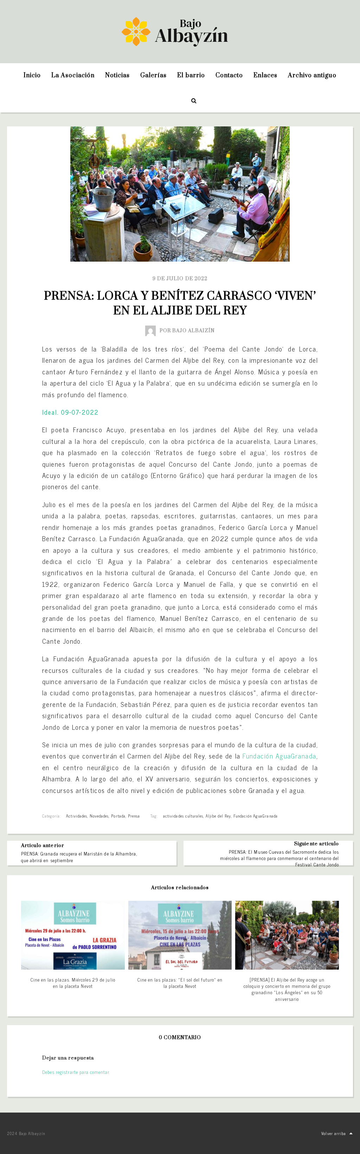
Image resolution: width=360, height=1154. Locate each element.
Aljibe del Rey (218, 816)
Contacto (229, 75)
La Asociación (73, 75)
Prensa (134, 816)
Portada (118, 816)
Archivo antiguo (312, 75)
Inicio (32, 75)
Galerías (153, 75)
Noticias (117, 75)
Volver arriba (333, 1133)
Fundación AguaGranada (279, 755)
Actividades (76, 816)
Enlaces (265, 75)
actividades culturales (183, 816)
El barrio (191, 75)
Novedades (99, 816)
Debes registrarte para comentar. (76, 1072)
